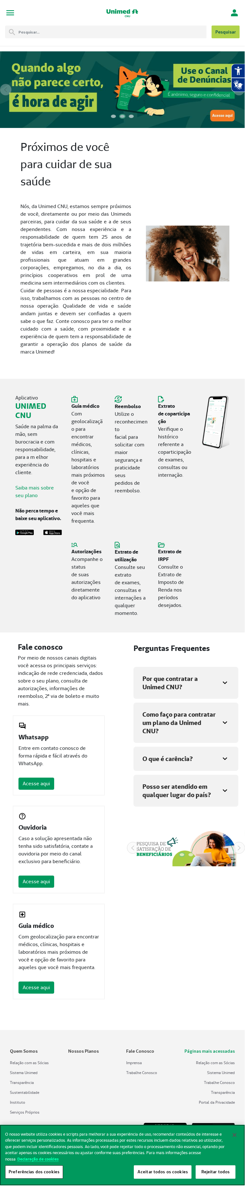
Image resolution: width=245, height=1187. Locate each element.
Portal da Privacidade (217, 1102)
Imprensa (134, 1062)
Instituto (17, 1102)
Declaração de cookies (38, 1159)
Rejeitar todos (215, 1171)
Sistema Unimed (24, 1072)
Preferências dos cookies (34, 1171)
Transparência (22, 1082)
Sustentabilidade (24, 1092)
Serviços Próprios (25, 1112)
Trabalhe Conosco (141, 1072)
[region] (122, 1155)
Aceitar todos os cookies (162, 1171)
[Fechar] (234, 1135)
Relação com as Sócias (29, 1062)
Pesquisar (225, 32)
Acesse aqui (36, 783)
